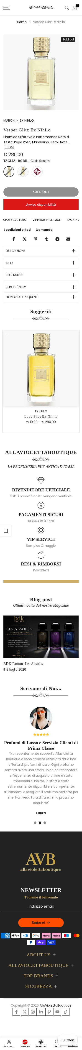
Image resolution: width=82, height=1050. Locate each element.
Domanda (44, 229)
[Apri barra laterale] (5, 530)
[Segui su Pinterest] (49, 1012)
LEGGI (9, 147)
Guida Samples (40, 161)
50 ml (23, 171)
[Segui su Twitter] (24, 1012)
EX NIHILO (27, 120)
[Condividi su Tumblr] (46, 239)
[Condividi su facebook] (14, 239)
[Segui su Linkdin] (41, 1012)
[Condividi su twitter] (25, 239)
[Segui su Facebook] (16, 1012)
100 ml (8, 171)
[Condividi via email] (68, 239)
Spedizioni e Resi (17, 229)
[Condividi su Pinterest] (35, 239)
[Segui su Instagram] (33, 1012)
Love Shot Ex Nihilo (41, 416)
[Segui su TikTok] (65, 1012)
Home (22, 22)
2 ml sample (37, 171)
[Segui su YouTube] (57, 1012)
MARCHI (9, 120)
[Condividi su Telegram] (57, 239)
